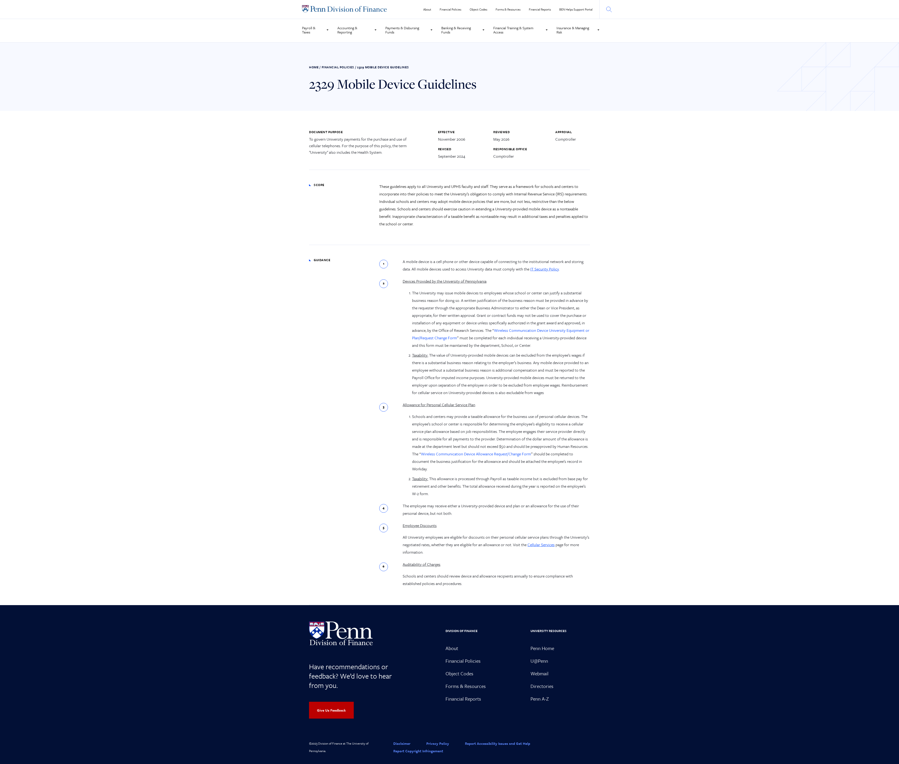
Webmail (540, 673)
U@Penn (539, 660)
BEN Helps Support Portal (576, 9)
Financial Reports (540, 9)
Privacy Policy (437, 743)
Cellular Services (541, 545)
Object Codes (478, 9)
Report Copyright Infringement (418, 750)
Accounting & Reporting (347, 30)
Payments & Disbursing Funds (402, 30)
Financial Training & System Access (513, 30)
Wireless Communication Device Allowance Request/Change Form (476, 454)
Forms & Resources (508, 9)
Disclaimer (401, 743)
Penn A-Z (540, 698)
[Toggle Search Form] (608, 9)
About (427, 9)
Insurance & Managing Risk (572, 30)
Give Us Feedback (331, 710)
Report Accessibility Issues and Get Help (497, 743)
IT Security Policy (544, 269)
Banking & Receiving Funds (456, 30)
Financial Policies (450, 9)
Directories (542, 686)
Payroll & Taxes (308, 30)
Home (314, 67)
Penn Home (542, 648)
